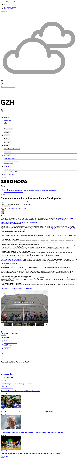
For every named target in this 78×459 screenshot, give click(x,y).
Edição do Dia (7, 120)
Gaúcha (5, 123)
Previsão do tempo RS (9, 8)
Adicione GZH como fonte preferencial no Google (14, 208)
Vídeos (5, 125)
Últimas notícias (7, 114)
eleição (5, 5)
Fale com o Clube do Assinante (11, 161)
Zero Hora (6, 117)
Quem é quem (7, 166)
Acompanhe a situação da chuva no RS (13, 192)
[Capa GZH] (39, 90)
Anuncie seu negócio (9, 169)
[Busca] (2, 83)
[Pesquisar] (2, 109)
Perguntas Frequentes (9, 174)
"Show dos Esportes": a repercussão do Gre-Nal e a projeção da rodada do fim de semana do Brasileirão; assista (30, 190)
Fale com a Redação (8, 163)
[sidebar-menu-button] (2, 81)
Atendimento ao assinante (10, 158)
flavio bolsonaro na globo (10, 7)
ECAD (5, 177)
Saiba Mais (3, 335)
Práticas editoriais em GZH (10, 171)
